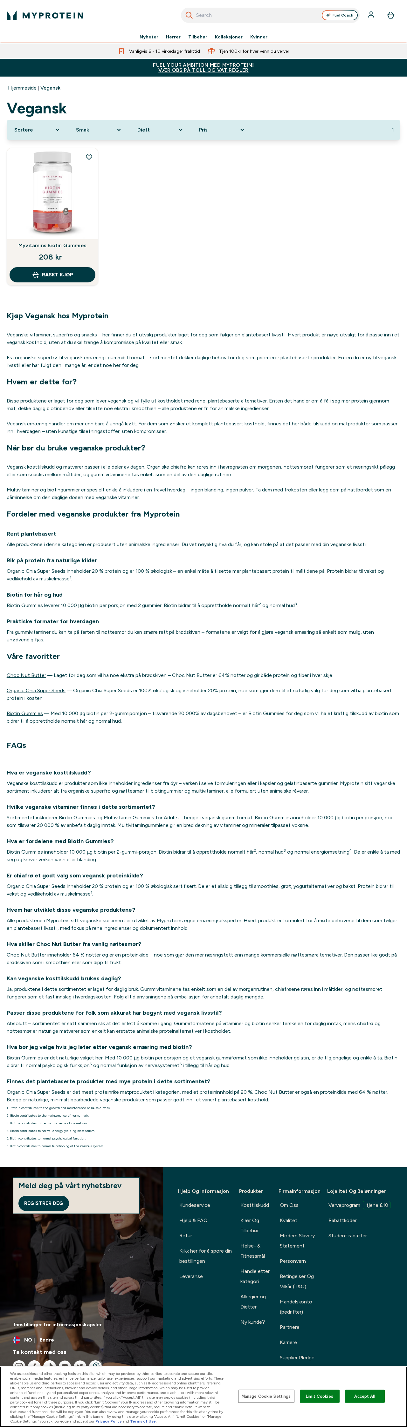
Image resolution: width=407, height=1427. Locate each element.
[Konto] (371, 15)
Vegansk (50, 88)
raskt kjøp (57, 274)
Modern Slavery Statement (297, 1240)
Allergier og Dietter (253, 1301)
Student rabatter (347, 1235)
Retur (185, 1235)
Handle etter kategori (255, 1276)
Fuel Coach (343, 15)
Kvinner (258, 37)
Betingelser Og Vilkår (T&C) (297, 1281)
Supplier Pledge (297, 1357)
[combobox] (270, 15)
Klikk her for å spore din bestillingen (205, 1256)
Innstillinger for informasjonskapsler (58, 1324)
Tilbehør (197, 37)
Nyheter (149, 37)
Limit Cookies (319, 1396)
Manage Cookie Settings (266, 1396)
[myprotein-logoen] (45, 15)
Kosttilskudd (254, 1205)
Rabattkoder (342, 1220)
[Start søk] (189, 15)
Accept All (364, 1396)
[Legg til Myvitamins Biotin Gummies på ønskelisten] (89, 157)
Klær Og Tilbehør (249, 1225)
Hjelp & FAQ (193, 1220)
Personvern (293, 1261)
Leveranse (191, 1276)
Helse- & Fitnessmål (252, 1251)
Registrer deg (43, 1203)
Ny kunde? (252, 1322)
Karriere (288, 1342)
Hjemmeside (22, 88)
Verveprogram (358, 1205)
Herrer (173, 37)
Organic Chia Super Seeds (36, 690)
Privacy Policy (108, 1421)
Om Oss (289, 1205)
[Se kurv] (390, 15)
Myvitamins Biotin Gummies (52, 245)
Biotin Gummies (25, 713)
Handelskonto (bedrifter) (296, 1307)
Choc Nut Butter (26, 675)
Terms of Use (143, 1421)
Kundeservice (194, 1205)
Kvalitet (288, 1220)
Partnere (290, 1327)
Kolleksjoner (229, 37)
